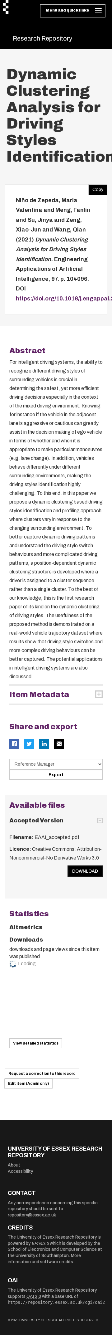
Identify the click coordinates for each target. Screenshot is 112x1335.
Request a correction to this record (42, 1073)
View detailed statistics (35, 1043)
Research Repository (42, 38)
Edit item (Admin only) (28, 1083)
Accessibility (20, 1171)
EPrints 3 (40, 1243)
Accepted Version (36, 820)
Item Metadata (39, 694)
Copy (95, 188)
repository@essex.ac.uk (32, 1215)
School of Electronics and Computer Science (52, 1249)
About (14, 1165)
